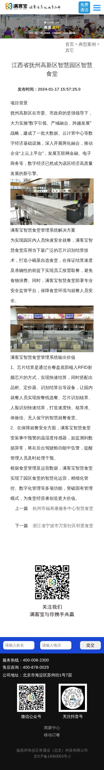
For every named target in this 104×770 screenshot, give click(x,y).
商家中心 (52, 728)
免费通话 (84, 7)
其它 (69, 50)
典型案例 (87, 44)
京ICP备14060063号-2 (52, 756)
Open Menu (97, 8)
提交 (90, 645)
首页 (69, 44)
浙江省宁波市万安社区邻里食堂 (63, 525)
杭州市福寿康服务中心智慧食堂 (63, 508)
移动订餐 (52, 735)
